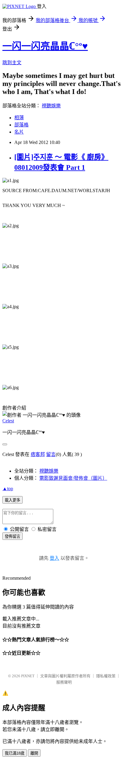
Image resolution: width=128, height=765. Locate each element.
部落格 (21, 124)
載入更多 (12, 500)
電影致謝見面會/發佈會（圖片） (73, 478)
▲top (7, 488)
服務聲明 (64, 682)
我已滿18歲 (14, 753)
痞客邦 (38, 454)
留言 (51, 454)
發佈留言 (12, 536)
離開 (34, 753)
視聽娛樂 (51, 105)
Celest (8, 420)
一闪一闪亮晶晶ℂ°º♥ (45, 46)
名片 (19, 131)
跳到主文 (11, 62)
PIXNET (28, 676)
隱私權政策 (105, 676)
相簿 (19, 117)
